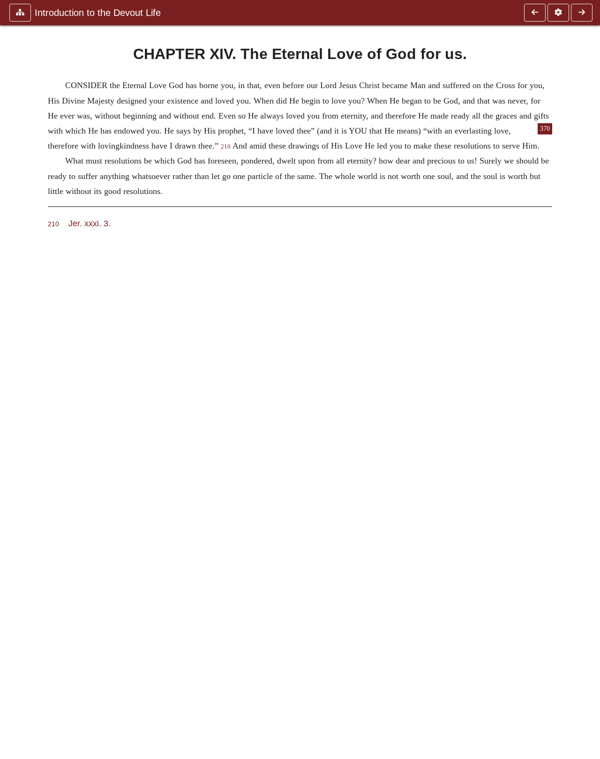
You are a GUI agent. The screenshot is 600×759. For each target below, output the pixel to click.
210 (226, 146)
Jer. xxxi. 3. (89, 223)
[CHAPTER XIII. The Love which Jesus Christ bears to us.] (535, 13)
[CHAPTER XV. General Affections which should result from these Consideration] (581, 13)
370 (545, 128)
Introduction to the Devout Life (98, 12)
